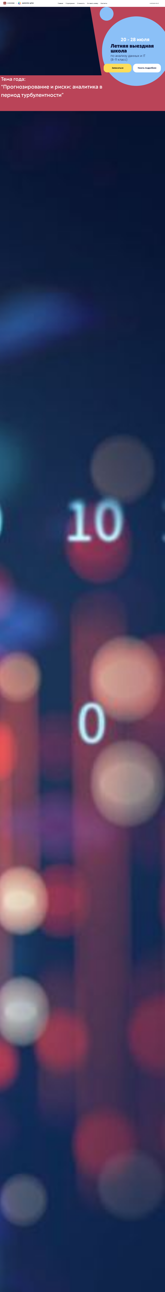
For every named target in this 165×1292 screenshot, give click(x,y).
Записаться (117, 68)
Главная (60, 3)
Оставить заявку (92, 3)
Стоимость (80, 3)
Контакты (104, 3)
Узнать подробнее (147, 68)
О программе (70, 3)
